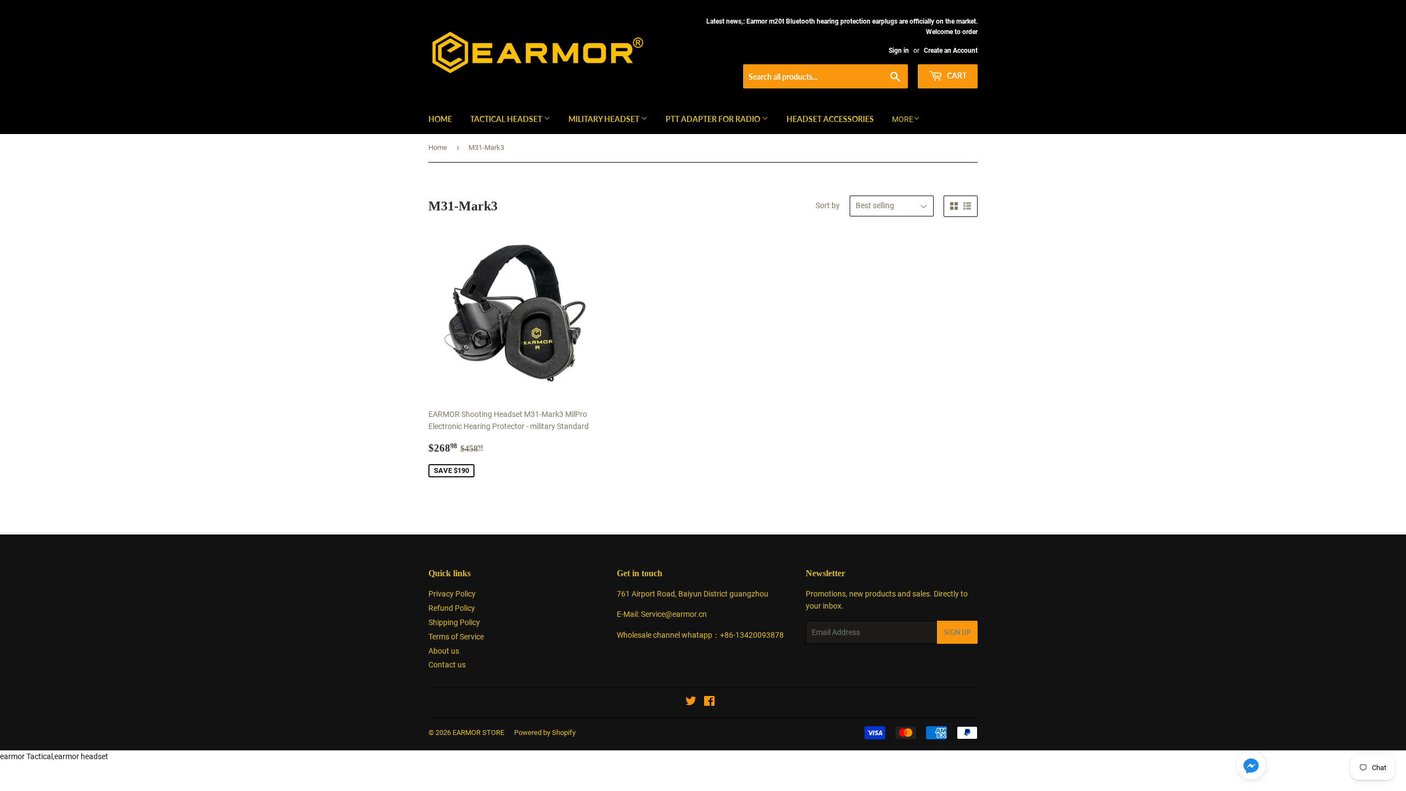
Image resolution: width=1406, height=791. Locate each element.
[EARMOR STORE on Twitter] (690, 702)
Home (440, 119)
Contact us (447, 664)
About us (443, 651)
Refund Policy (451, 608)
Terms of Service (456, 636)
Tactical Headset (507, 119)
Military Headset (604, 119)
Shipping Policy (454, 622)
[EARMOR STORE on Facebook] (709, 702)
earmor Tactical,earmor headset (54, 756)
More (902, 119)
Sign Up (957, 632)
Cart (956, 75)
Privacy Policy (452, 593)
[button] (1251, 767)
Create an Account (951, 50)
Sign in (899, 50)
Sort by (828, 205)
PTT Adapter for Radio (714, 119)
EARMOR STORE (478, 732)
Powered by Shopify (545, 732)
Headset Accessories (830, 119)
